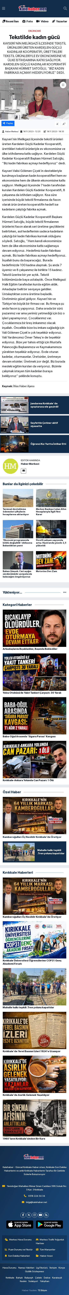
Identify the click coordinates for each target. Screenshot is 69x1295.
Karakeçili (57, 1278)
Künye (62, 1268)
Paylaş (9, 123)
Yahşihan (44, 1281)
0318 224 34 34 (36, 1196)
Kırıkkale (10, 1278)
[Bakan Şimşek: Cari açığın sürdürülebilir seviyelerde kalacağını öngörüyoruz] (18, 560)
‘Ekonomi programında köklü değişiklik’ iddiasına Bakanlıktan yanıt (17, 543)
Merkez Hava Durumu (20, 1239)
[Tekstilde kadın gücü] (34, 99)
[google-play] (49, 1225)
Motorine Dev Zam (46, 571)
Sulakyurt (33, 1281)
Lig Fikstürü (42, 1268)
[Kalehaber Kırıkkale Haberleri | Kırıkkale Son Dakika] (33, 8)
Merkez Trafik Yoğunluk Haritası (50, 1241)
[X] (28, 1215)
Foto (29, 21)
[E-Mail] (23, 471)
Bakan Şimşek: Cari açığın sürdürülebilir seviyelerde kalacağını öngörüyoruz (17, 574)
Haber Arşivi (46, 1256)
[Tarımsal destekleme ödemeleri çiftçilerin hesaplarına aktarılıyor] (18, 498)
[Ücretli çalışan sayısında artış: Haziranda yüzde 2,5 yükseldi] (51, 529)
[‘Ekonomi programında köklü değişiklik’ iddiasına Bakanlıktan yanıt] (18, 529)
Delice (47, 1278)
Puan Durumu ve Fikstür (21, 1249)
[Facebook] (23, 1215)
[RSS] (46, 1215)
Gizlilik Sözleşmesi (34, 1271)
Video (44, 21)
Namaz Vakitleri (26, 1268)
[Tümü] (64, 592)
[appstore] (19, 1225)
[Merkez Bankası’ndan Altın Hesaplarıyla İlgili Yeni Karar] (51, 498)
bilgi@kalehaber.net (36, 1202)
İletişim (53, 1268)
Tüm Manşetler (47, 1249)
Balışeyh (29, 1278)
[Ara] (65, 9)
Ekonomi (34, 31)
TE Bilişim (42, 1290)
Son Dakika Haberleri (19, 1256)
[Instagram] (34, 1215)
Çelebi (38, 1278)
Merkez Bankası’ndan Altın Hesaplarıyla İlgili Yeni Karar (51, 512)
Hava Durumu (9, 1268)
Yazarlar (61, 21)
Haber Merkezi (11, 132)
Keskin (23, 1281)
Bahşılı (19, 1278)
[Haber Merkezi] (10, 466)
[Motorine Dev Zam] (51, 560)
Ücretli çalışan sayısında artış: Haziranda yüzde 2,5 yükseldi (51, 543)
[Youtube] (40, 1215)
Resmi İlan (12, 21)
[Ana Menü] (3, 8)
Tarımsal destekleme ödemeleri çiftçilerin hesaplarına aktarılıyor (16, 512)
